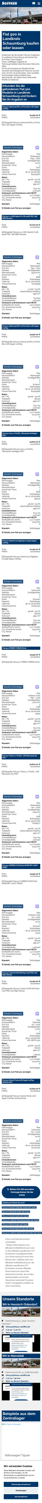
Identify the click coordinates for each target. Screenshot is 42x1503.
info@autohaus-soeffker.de (18, 1327)
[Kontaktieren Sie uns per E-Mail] (33, 3)
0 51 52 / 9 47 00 (13, 1330)
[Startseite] (9, 3)
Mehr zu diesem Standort (17, 1333)
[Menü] (39, 3)
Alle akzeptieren (21, 1497)
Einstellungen (21, 1490)
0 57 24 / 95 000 (13, 1378)
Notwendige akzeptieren (21, 1484)
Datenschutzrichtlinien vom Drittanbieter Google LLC (19, 1346)
